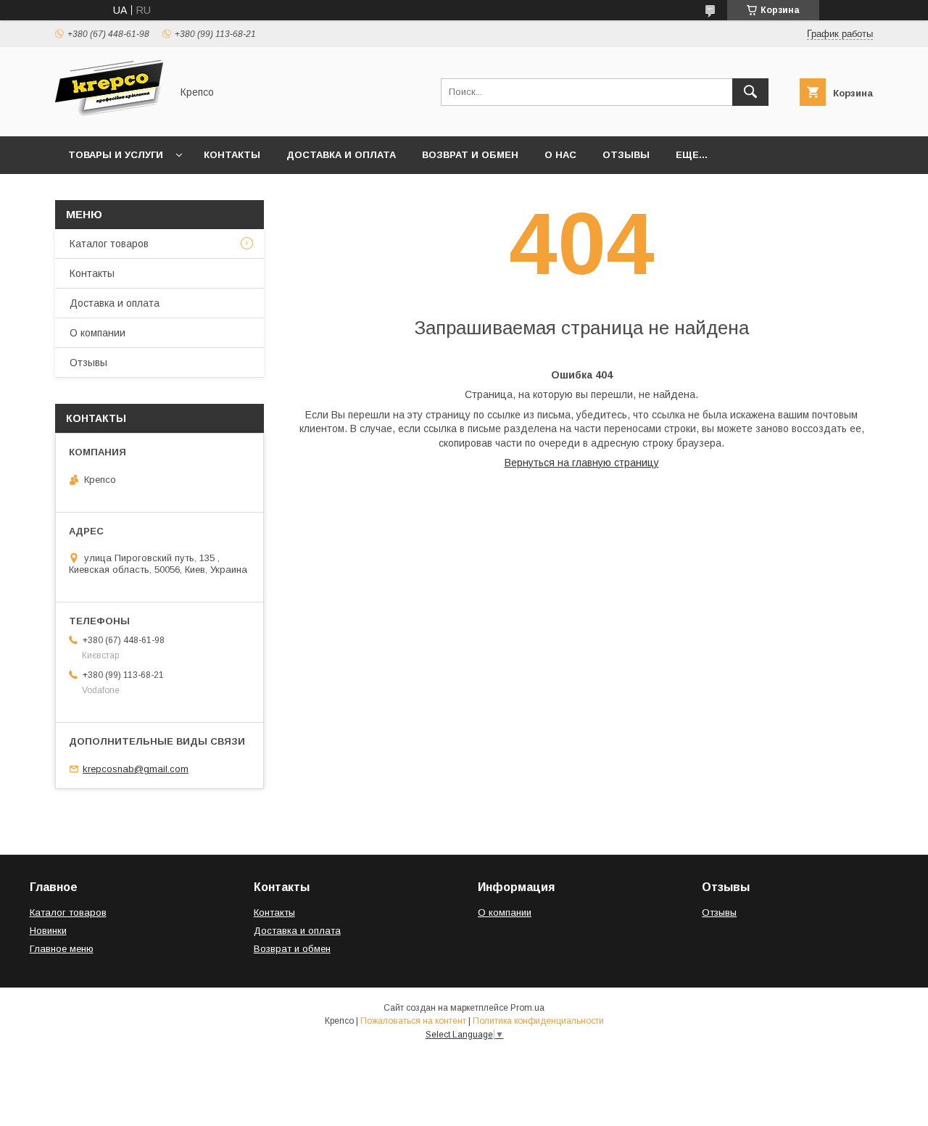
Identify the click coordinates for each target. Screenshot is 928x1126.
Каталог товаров (109, 243)
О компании (97, 333)
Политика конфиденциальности (538, 1021)
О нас (560, 154)
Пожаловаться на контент (413, 1021)
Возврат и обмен (470, 154)
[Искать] (750, 92)
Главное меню (62, 948)
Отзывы (626, 154)
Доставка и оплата (341, 154)
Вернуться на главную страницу (582, 462)
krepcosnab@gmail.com (135, 768)
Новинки (48, 930)
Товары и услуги (115, 154)
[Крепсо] (109, 117)
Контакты (232, 154)
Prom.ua (527, 1008)
